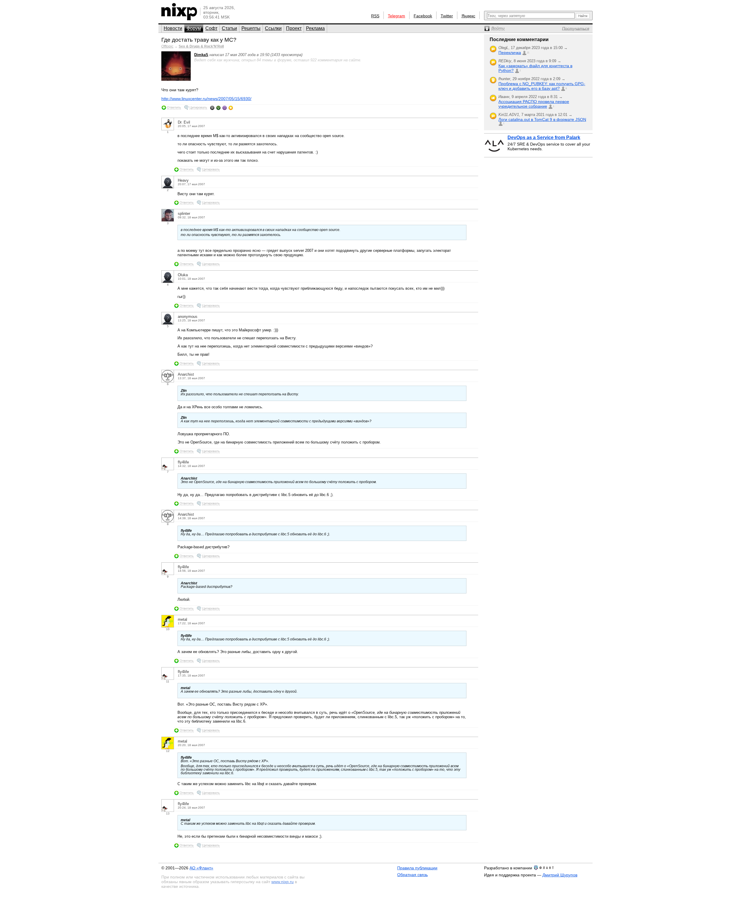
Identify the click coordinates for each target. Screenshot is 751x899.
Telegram (396, 16)
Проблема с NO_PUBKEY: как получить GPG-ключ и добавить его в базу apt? (541, 86)
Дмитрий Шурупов (559, 875)
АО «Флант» (201, 868)
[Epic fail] (212, 107)
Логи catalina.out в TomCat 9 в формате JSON (542, 119)
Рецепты (251, 28)
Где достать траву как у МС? (198, 40)
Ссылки (273, 28)
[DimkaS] (176, 79)
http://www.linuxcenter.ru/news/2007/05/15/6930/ (206, 98)
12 (168, 751)
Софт (211, 28)
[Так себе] (218, 107)
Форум (194, 28)
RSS (375, 16)
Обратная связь (412, 874)
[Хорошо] (224, 107)
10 (168, 629)
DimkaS (201, 55)
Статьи (229, 28)
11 (167, 681)
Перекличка (509, 52)
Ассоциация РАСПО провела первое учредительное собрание (533, 104)
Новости (173, 28)
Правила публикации (417, 868)
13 (168, 813)
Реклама (315, 28)
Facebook (423, 16)
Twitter (447, 16)
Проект (294, 28)
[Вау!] (231, 107)
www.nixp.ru (282, 881)
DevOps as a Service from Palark (544, 137)
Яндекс (468, 16)
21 (528, 52)
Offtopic (167, 46)
